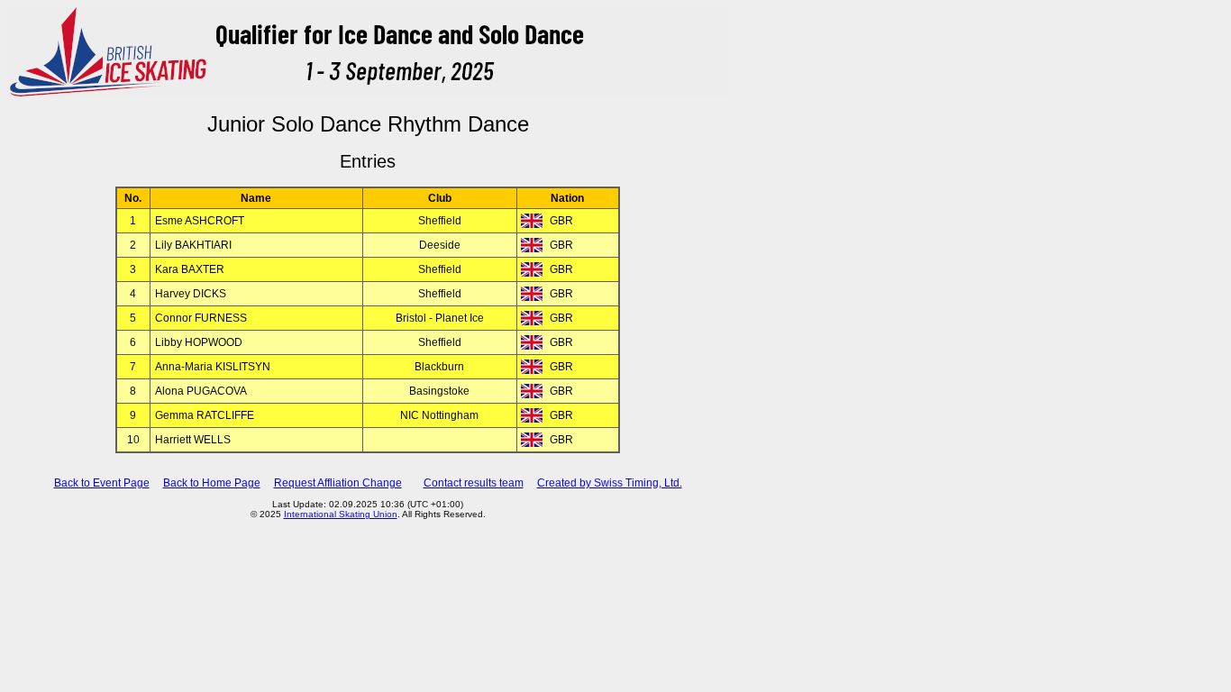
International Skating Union (340, 514)
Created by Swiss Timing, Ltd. (609, 483)
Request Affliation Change (338, 483)
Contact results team (474, 483)
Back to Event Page (102, 483)
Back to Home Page (211, 483)
